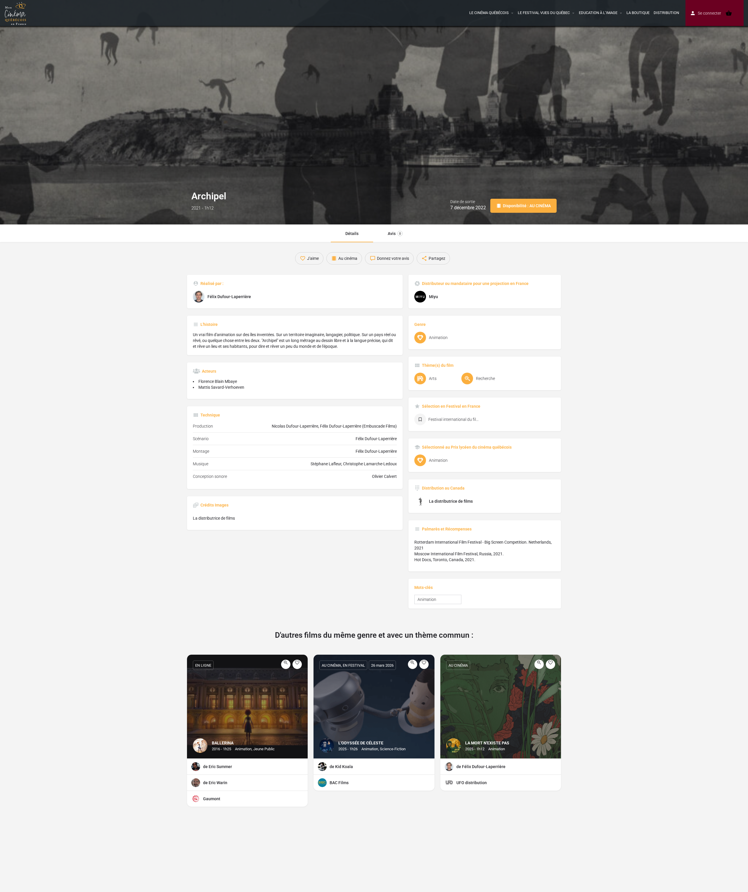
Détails (352, 233)
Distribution (666, 13)
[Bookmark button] (297, 664)
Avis (394, 233)
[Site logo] (16, 12)
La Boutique (638, 13)
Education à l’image (598, 13)
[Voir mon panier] (729, 13)
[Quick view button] (285, 664)
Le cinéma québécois (489, 13)
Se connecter (709, 13)
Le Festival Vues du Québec (544, 13)
